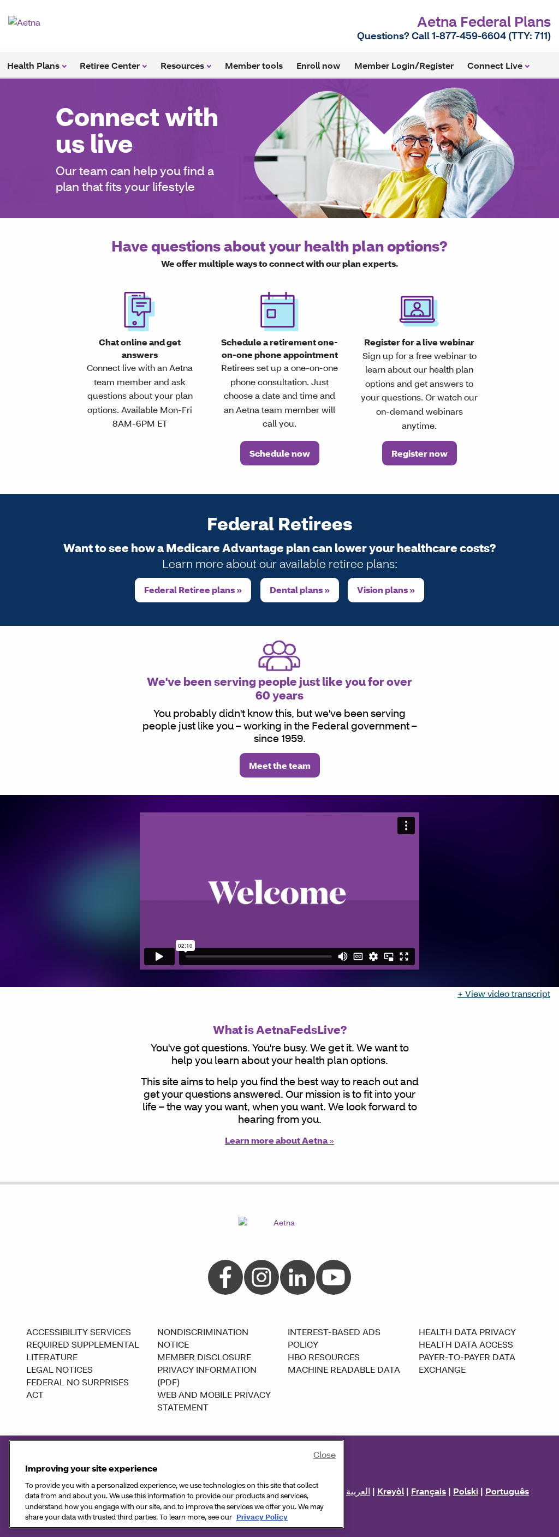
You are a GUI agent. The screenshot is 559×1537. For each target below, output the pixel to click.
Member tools (254, 65)
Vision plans (386, 589)
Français (428, 1491)
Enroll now (318, 65)
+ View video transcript (503, 993)
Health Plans (33, 65)
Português (507, 1491)
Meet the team (280, 765)
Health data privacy (467, 1331)
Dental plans (300, 589)
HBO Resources (324, 1356)
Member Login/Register (404, 65)
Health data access (466, 1344)
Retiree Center (110, 65)
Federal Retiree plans (193, 589)
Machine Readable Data (344, 1369)
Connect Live (494, 65)
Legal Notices (59, 1369)
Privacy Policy (262, 1516)
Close (324, 1454)
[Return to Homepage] (54, 21)
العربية (358, 1491)
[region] (176, 1484)
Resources (182, 65)
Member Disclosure (204, 1356)
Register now (419, 453)
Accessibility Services (78, 1331)
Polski (465, 1491)
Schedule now (279, 453)
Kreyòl (390, 1491)
